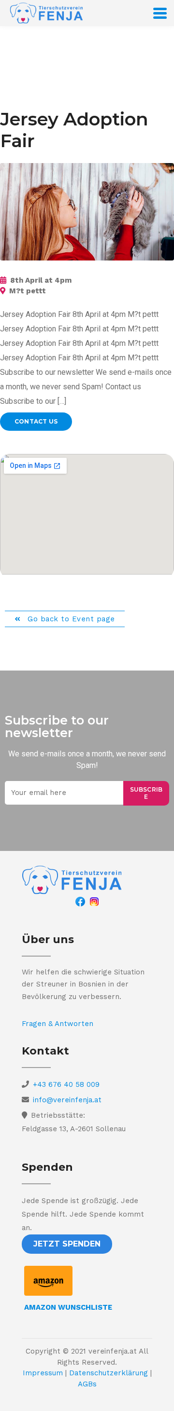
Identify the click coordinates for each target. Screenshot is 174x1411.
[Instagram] (94, 901)
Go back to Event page (70, 619)
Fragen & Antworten (57, 1023)
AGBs (87, 1384)
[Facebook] (80, 901)
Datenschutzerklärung (108, 1373)
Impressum (43, 1373)
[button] (67, 1244)
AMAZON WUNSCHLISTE (68, 1307)
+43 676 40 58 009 (66, 1084)
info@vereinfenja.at (67, 1100)
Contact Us (36, 421)
